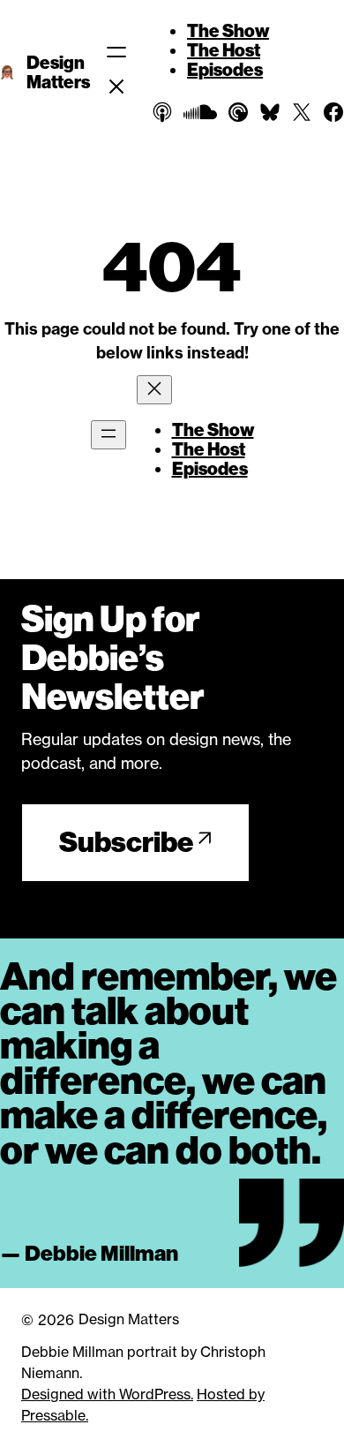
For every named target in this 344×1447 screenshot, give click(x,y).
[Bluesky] (269, 112)
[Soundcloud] (200, 112)
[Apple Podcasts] (162, 112)
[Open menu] (108, 434)
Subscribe (126, 842)
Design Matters (58, 72)
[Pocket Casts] (238, 112)
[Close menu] (154, 389)
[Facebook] (333, 112)
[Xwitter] (301, 112)
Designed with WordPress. (107, 1394)
